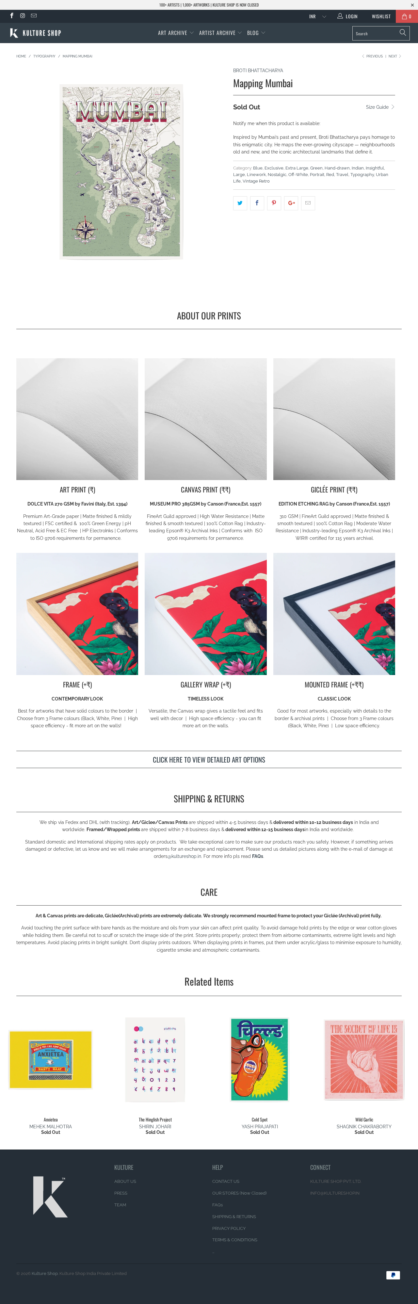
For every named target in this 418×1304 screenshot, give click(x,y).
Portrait (317, 174)
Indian (358, 168)
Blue (258, 168)
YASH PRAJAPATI (260, 1126)
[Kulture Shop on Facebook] (11, 16)
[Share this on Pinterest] (274, 203)
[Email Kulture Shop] (33, 16)
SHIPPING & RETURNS (234, 1216)
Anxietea (50, 1059)
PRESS (120, 1193)
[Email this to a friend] (308, 203)
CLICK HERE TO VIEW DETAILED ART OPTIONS (209, 759)
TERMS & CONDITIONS (234, 1239)
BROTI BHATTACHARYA (258, 70)
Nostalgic (277, 174)
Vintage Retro (256, 181)
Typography (362, 174)
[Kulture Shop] (37, 33)
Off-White (298, 174)
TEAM (120, 1204)
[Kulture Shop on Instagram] (22, 16)
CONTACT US (225, 1181)
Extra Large (296, 168)
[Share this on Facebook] (257, 203)
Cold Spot (259, 1059)
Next (393, 56)
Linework (256, 174)
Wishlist (379, 16)
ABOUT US (125, 1181)
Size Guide (378, 107)
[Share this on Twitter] (240, 203)
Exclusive (274, 168)
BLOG (254, 33)
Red (330, 174)
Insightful (375, 168)
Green (316, 168)
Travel (342, 174)
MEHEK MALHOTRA (50, 1126)
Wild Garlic (364, 1059)
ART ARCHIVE (172, 33)
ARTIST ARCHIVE (217, 33)
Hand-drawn (337, 168)
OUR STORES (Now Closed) (239, 1193)
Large (239, 174)
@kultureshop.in (184, 856)
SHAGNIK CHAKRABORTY (364, 1126)
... (213, 1251)
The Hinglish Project (155, 1059)
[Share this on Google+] (291, 203)
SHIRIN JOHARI (155, 1126)
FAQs (257, 856)
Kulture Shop (45, 1273)
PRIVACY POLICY (229, 1228)
